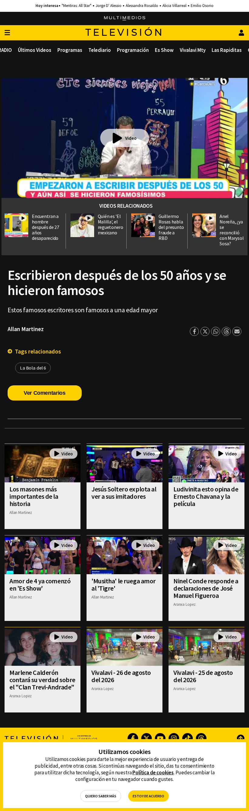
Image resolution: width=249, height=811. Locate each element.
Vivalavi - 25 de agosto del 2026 (203, 676)
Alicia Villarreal (174, 5)
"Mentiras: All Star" (76, 5)
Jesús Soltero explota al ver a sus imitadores (123, 493)
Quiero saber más (100, 796)
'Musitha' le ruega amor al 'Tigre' (123, 584)
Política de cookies (153, 772)
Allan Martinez (26, 329)
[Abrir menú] (7, 33)
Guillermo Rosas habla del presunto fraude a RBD (171, 227)
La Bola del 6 (33, 368)
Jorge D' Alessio (108, 5)
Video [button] (131, 138)
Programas (69, 50)
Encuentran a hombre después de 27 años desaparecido (45, 227)
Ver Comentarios (45, 393)
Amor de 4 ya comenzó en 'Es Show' (39, 584)
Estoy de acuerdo (148, 796)
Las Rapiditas (227, 50)
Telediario (99, 50)
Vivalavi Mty (193, 50)
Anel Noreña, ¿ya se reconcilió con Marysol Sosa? (232, 229)
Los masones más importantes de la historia (33, 496)
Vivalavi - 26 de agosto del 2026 (121, 676)
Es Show (164, 50)
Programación (133, 50)
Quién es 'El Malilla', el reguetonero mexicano (110, 224)
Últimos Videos (34, 50)
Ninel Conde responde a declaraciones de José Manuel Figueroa (205, 588)
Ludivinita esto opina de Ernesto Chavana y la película (205, 496)
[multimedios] (124, 18)
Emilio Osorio (202, 5)
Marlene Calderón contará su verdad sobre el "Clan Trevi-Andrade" (42, 679)
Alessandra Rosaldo (142, 5)
